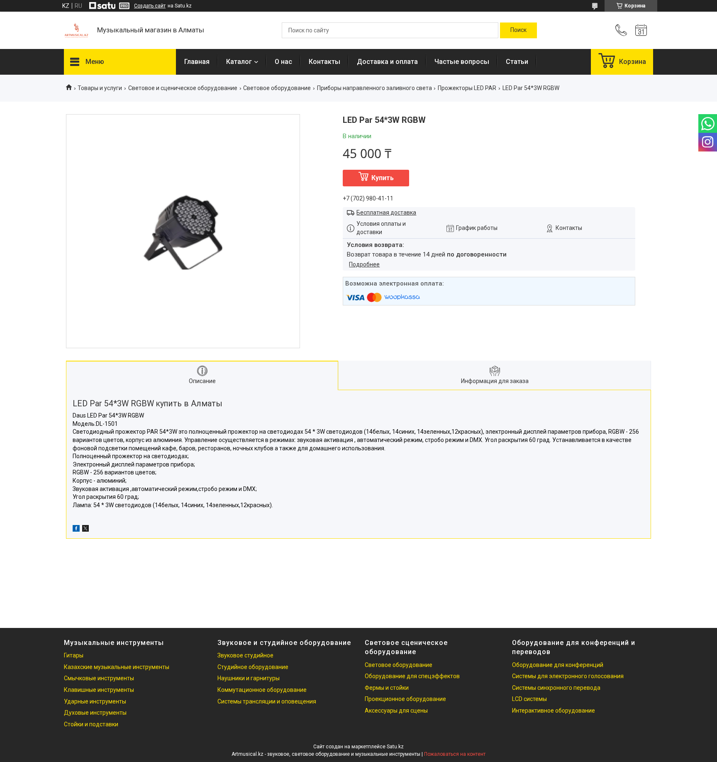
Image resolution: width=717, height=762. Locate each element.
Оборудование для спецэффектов (412, 676)
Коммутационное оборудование (262, 689)
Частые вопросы (461, 62)
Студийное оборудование (252, 667)
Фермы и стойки (387, 687)
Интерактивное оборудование (553, 710)
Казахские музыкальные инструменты (116, 667)
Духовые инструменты (95, 712)
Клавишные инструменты (99, 689)
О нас (283, 62)
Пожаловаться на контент (454, 754)
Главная (197, 62)
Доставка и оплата (387, 62)
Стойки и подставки (91, 724)
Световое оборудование (277, 88)
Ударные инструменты (95, 701)
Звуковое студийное (245, 655)
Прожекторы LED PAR (467, 88)
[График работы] (641, 30)
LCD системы (529, 699)
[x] (85, 529)
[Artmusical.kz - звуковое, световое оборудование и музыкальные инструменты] (76, 30)
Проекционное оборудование (405, 699)
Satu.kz (395, 747)
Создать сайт (150, 6)
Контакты (324, 62)
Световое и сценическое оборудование (182, 88)
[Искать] (518, 30)
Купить (382, 178)
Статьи (517, 62)
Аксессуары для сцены (396, 710)
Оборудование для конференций (557, 665)
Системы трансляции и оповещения (266, 701)
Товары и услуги (100, 88)
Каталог (239, 62)
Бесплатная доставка (386, 212)
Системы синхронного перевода (556, 687)
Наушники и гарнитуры (248, 678)
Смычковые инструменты (99, 678)
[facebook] (76, 529)
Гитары (73, 655)
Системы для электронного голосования (568, 676)
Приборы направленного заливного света (374, 88)
